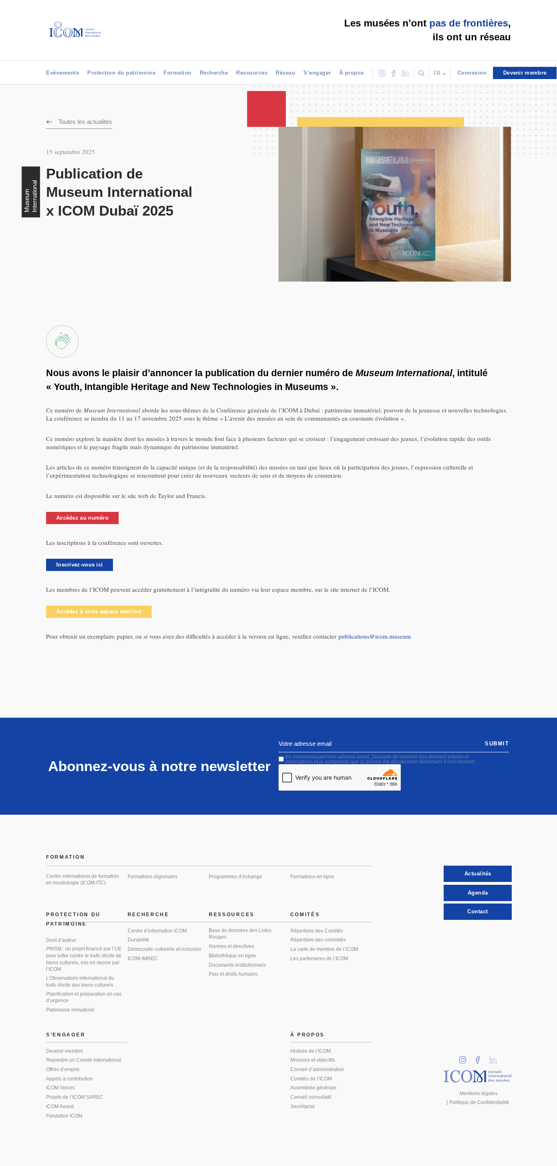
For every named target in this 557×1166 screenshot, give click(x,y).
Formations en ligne (312, 876)
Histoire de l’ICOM (310, 1051)
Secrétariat (302, 1106)
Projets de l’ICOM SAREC (74, 1097)
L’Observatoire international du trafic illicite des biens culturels (80, 981)
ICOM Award (60, 1106)
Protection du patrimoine (121, 73)
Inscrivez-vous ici (79, 565)
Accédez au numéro (82, 518)
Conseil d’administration (317, 1069)
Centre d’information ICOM (157, 931)
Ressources (251, 73)
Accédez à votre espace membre (98, 611)
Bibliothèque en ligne (232, 956)
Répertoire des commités (318, 940)
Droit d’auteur (61, 940)
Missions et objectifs (312, 1060)
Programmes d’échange (235, 876)
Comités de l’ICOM (311, 1079)
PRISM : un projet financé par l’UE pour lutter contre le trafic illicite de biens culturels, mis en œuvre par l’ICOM (84, 959)
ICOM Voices (60, 1088)
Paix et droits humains (233, 974)
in (465, 1057)
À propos (351, 73)
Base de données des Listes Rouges (240, 934)
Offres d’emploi (63, 1069)
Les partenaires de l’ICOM (319, 958)
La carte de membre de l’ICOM (324, 949)
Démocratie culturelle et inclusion (164, 949)
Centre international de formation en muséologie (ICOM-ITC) (82, 879)
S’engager (317, 73)
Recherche (214, 73)
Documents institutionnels (237, 965)
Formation (178, 73)
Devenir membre (64, 1051)
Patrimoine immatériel (70, 1010)
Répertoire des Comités (316, 931)
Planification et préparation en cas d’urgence (84, 997)
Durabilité (138, 940)
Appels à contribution (69, 1079)
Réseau (285, 73)
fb (480, 1057)
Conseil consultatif (310, 1097)
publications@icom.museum (374, 636)
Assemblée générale (313, 1088)
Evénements (62, 73)
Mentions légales (478, 1093)
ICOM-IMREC (143, 958)
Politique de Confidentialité (479, 1102)
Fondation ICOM (64, 1116)
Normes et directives (231, 946)
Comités (305, 914)
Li (496, 1057)
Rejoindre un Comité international (83, 1060)
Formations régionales (152, 876)
